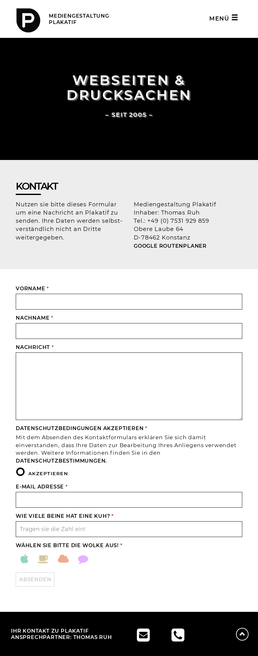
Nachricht (35, 347)
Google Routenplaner (170, 246)
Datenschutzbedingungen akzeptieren (82, 428)
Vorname (32, 288)
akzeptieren (48, 473)
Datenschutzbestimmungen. (61, 461)
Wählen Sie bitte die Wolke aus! (69, 545)
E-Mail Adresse (42, 486)
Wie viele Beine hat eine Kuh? (65, 516)
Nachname (34, 318)
